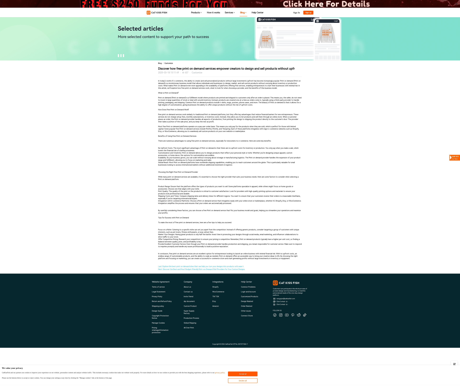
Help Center (257, 12)
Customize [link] (168, 63)
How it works (213, 12)
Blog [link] (160, 63)
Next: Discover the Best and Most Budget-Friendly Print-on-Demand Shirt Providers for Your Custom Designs (201, 269)
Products (195, 12)
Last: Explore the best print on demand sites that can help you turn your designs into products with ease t (201, 266)
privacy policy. (220, 373)
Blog (242, 12)
